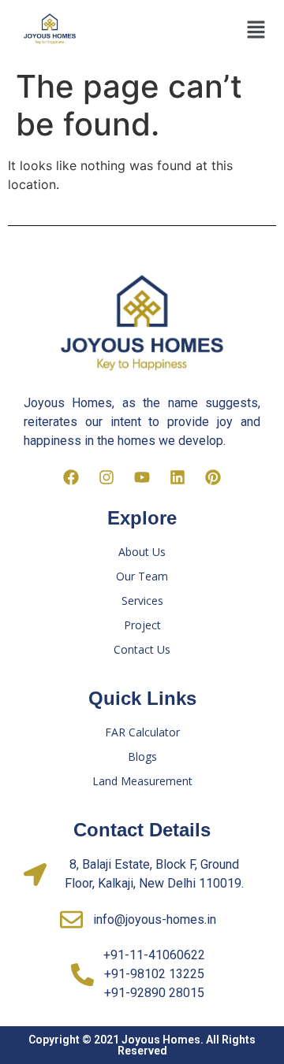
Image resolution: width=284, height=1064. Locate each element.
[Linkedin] (177, 477)
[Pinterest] (213, 477)
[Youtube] (142, 477)
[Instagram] (106, 477)
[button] (256, 30)
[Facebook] (71, 477)
